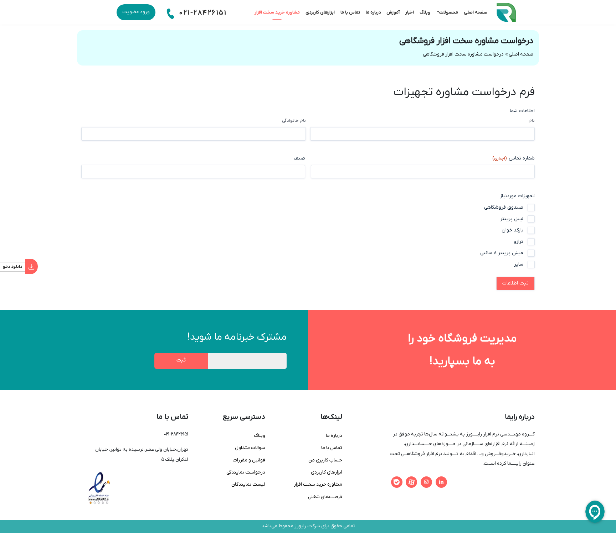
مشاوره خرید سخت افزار (277, 12)
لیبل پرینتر (511, 218)
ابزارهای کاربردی (320, 12)
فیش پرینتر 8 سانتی (501, 253)
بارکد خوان (512, 230)
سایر (518, 264)
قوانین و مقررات (249, 460)
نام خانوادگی (294, 120)
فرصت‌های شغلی (325, 497)
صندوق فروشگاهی (503, 207)
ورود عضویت (136, 12)
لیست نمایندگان (248, 484)
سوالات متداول (250, 448)
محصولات (448, 12)
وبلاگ (425, 12)
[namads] (99, 488)
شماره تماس (513, 158)
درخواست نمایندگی (245, 472)
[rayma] (515, 12)
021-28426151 (201, 13)
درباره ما (373, 12)
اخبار (409, 12)
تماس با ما (350, 12)
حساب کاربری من (325, 460)
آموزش (393, 12)
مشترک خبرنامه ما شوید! (237, 337)
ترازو (518, 241)
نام (532, 120)
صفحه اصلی (475, 12)
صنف (299, 158)
